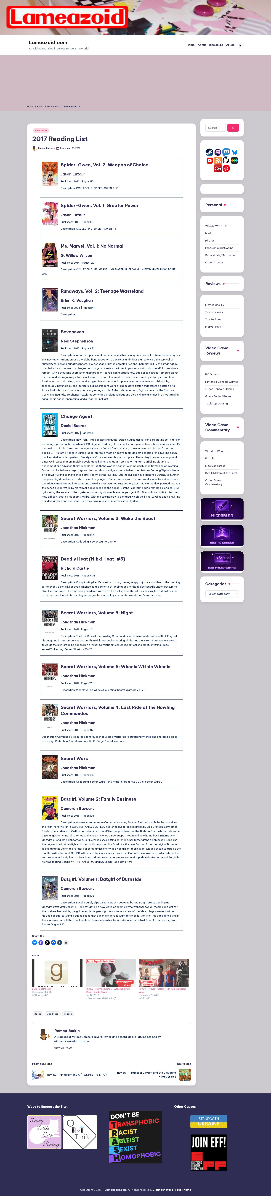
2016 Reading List (41, 989)
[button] (63, 1047)
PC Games (212, 374)
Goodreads (41, 130)
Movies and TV (214, 305)
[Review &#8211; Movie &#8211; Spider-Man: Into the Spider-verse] (164, 973)
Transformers (214, 312)
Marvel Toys (213, 326)
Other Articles (214, 262)
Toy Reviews (213, 319)
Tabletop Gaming (216, 403)
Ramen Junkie (67, 1030)
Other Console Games (219, 389)
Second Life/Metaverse (220, 255)
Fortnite (210, 458)
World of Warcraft (217, 451)
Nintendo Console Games (221, 381)
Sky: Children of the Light (221, 473)
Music (209, 233)
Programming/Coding (219, 248)
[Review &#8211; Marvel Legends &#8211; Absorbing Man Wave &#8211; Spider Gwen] (111, 973)
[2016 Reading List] (57, 973)
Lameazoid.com (48, 42)
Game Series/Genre (218, 396)
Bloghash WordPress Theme (172, 1189)
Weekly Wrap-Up (216, 226)
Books (38, 1014)
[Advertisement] (135, 81)
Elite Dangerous (215, 466)
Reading (68, 1014)
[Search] (233, 128)
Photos (210, 240)
